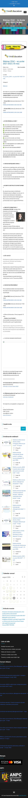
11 (7, 591)
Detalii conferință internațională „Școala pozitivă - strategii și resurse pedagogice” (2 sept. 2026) (18, 456)
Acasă (13, 26)
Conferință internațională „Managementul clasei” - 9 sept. (13, 711)
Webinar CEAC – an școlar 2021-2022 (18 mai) (15, 29)
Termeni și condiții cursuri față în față (10, 657)
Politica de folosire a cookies (8, 652)
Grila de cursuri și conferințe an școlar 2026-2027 (13, 615)
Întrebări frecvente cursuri (7, 646)
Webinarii (5, 86)
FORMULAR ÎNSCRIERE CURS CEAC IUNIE (12, 112)
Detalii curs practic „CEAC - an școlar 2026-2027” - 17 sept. (19, 558)
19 (10, 595)
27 (14, 598)
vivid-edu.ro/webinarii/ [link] (8, 397)
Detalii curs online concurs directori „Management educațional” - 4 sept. (19, 481)
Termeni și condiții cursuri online (9, 654)
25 (7, 598)
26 (10, 598)
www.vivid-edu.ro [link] (7, 415)
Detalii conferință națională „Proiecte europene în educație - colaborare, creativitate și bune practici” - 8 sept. (19, 494)
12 (10, 591)
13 (14, 591)
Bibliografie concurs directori (9, 617)
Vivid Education (22, 795)
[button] (25, 12)
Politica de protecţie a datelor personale (11, 649)
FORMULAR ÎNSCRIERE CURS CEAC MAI (12, 104)
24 (4, 598)
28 (7, 584)
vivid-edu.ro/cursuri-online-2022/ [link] (11, 386)
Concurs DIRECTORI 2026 (8, 625)
